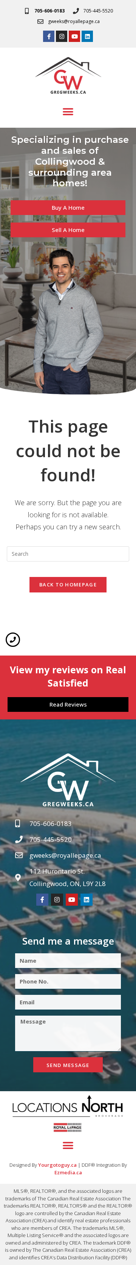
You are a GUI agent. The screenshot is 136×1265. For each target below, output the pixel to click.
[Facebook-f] (48, 36)
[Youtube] (74, 36)
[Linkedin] (87, 36)
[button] (68, 111)
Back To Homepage (68, 584)
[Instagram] (61, 36)
